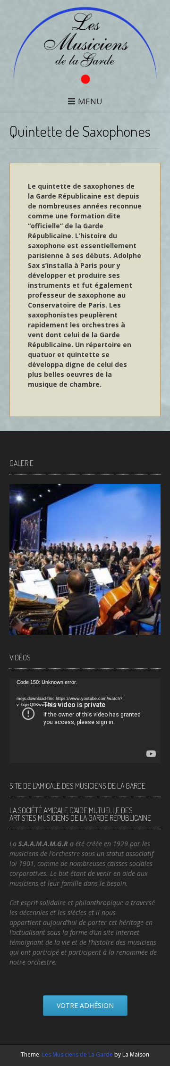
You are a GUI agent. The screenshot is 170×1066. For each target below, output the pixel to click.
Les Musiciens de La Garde (77, 1054)
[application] (85, 720)
